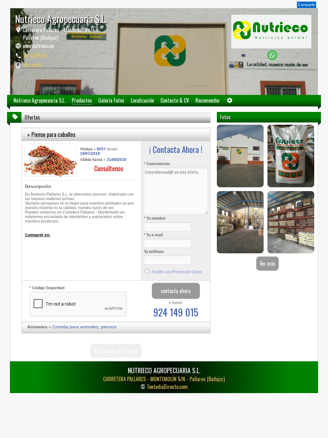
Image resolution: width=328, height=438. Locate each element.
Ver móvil (32, 65)
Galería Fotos (111, 100)
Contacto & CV (174, 100)
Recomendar (207, 100)
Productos (82, 100)
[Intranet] (229, 102)
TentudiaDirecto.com (167, 387)
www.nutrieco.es (38, 46)
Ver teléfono (35, 55)
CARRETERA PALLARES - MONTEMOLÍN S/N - (164, 379)
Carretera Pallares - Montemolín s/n (57, 33)
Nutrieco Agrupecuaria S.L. (39, 100)
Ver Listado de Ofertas (116, 351)
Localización (142, 100)
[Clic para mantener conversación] (272, 58)
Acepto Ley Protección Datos (177, 272)
